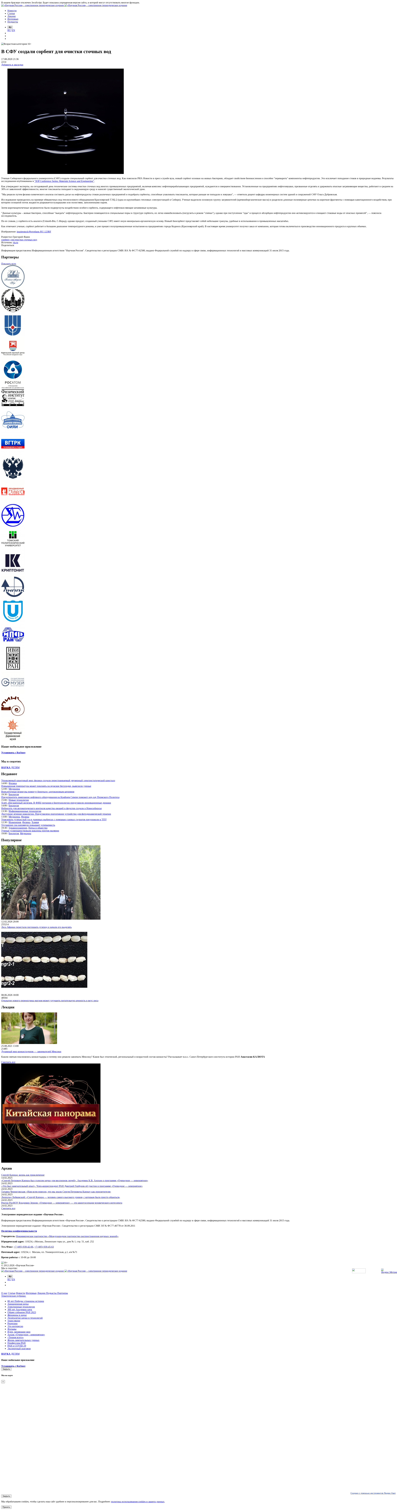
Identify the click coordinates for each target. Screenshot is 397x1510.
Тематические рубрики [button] (13, 1296)
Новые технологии (19, 800)
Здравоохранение (18, 828)
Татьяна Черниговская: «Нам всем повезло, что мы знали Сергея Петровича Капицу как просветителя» (56, 1191)
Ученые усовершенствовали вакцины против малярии (30, 830)
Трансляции (13, 1320)
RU (9, 30)
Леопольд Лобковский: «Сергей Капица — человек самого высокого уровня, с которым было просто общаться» (60, 1197)
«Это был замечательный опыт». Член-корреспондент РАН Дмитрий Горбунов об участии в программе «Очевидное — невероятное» (72, 1186)
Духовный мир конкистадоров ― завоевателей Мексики (31, 1051)
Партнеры (62, 1293)
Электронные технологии (21, 1306)
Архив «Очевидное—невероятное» (26, 1334)
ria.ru (15, 242)
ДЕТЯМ (10, 767)
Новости (20, 1293)
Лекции (41, 1293)
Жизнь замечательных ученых (23, 1340)
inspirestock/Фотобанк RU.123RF (34, 231)
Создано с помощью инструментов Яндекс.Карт (373, 1493)
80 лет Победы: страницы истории (25, 1301)
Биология (14, 794)
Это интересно (15, 1326)
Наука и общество (37, 828)
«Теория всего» (15, 1337)
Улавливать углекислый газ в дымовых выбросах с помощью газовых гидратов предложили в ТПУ (54, 819)
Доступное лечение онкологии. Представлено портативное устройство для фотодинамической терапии (56, 814)
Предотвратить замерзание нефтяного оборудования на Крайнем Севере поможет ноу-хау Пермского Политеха (60, 797)
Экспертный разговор (19, 1348)
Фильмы (11, 1329)
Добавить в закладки (12, 64)
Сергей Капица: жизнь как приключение (23, 1175)
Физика (13, 783)
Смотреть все (8, 1062)
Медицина (14, 789)
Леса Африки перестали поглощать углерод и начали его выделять (36, 927)
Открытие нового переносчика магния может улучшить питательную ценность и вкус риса (49, 1000)
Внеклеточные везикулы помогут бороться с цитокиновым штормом (37, 791)
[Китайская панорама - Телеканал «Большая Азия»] (50, 1161)
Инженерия (15, 822)
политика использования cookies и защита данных (137, 1501)
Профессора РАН (16, 1343)
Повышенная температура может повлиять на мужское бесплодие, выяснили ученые (46, 786)
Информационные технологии (25, 811)
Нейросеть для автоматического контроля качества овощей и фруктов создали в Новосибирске (51, 808)
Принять (6, 1507)
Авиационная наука (18, 1304)
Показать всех (8, 263)
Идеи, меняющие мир (18, 1332)
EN (13, 30)
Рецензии (12, 1323)
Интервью (31, 1293)
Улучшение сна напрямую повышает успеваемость (28, 825)
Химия (35, 822)
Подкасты (51, 1293)
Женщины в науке (17, 1315)
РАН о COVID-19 (16, 1345)
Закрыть (6, 1369)
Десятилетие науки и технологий (25, 1318)
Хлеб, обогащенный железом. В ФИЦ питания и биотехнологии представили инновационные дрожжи (56, 802)
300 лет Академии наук (19, 1309)
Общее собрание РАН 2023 (21, 1312)
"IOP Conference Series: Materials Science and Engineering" (64, 181)
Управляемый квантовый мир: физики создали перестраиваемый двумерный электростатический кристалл (58, 780)
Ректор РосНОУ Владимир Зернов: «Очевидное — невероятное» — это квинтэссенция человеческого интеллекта (61, 1202)
